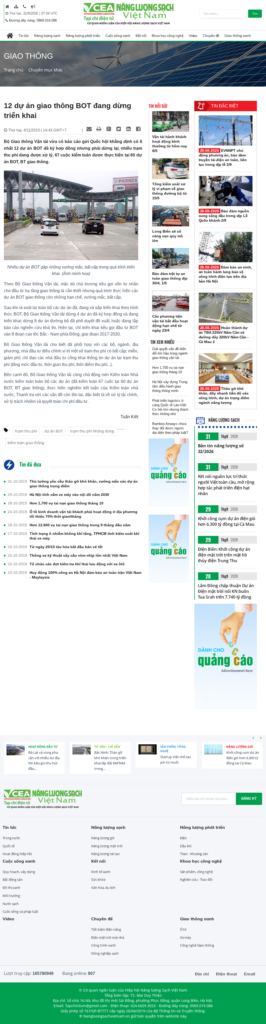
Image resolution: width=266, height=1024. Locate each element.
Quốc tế (9, 846)
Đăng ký (249, 798)
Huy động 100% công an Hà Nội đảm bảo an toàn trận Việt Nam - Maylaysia (85, 574)
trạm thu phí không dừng (92, 431)
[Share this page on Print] (99, 129)
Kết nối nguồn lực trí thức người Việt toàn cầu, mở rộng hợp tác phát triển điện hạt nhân (226, 485)
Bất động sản (13, 879)
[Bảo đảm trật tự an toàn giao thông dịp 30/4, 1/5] (170, 258)
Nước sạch (11, 903)
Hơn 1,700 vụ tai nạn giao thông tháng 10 (66, 503)
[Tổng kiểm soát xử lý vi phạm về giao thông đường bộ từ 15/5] (170, 168)
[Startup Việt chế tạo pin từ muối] (147, 753)
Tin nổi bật (158, 106)
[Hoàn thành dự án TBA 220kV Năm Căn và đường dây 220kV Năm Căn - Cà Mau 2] (225, 308)
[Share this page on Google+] (108, 129)
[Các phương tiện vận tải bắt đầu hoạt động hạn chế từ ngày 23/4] (170, 301)
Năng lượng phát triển (83, 36)
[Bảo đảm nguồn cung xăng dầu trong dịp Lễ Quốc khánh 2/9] (225, 191)
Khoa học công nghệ (167, 36)
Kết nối (141, 36)
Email (249, 973)
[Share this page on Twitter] (118, 129)
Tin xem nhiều (162, 342)
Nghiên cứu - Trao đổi (196, 879)
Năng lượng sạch (47, 36)
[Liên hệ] (24, 6)
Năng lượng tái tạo (105, 853)
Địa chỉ (202, 973)
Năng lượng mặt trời (106, 846)
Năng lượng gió (239, 747)
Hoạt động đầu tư (43, 747)
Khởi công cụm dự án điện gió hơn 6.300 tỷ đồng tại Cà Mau (226, 521)
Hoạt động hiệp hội (17, 853)
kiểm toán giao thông (26, 442)
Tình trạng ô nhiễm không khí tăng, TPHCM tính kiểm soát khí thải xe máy (84, 535)
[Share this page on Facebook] (138, 129)
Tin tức (23, 36)
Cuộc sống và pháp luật (20, 911)
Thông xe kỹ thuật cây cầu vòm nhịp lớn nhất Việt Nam (78, 555)
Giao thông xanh (237, 36)
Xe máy (185, 937)
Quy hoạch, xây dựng (19, 871)
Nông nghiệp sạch (104, 953)
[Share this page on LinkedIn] (128, 129)
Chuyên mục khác (45, 70)
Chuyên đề (211, 36)
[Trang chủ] (7, 6)
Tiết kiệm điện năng (106, 929)
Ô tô (183, 929)
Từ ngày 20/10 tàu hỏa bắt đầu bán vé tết (66, 547)
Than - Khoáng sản (194, 853)
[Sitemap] (16, 6)
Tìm (255, 13)
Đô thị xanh (11, 887)
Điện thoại (226, 973)
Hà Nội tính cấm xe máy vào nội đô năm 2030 (69, 495)
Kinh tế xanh (100, 871)
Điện (183, 838)
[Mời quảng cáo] (33, 6)
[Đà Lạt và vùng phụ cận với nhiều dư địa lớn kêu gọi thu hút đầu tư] (15, 753)
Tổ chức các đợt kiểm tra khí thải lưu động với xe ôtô (77, 564)
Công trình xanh (103, 945)
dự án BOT (53, 431)
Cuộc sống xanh (118, 36)
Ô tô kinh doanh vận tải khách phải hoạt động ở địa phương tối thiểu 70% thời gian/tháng (83, 514)
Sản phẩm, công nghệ (173, 749)
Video (193, 36)
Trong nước (11, 838)
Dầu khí (185, 846)
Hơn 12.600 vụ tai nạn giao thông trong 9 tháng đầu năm (80, 525)
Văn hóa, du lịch (103, 887)
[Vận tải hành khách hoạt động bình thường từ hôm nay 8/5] (170, 121)
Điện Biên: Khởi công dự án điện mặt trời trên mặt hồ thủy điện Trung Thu (224, 554)
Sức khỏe (98, 879)
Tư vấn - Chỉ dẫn (107, 747)
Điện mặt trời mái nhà (107, 937)
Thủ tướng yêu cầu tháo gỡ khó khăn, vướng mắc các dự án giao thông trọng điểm (84, 483)
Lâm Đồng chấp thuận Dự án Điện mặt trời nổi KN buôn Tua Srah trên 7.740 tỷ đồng (226, 591)
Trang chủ (13, 70)
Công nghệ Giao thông (197, 945)
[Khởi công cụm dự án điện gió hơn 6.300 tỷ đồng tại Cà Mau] (213, 753)
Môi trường (11, 895)
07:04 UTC (49, 13)
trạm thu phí (26, 431)
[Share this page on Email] (89, 129)
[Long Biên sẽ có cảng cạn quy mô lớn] (170, 216)
